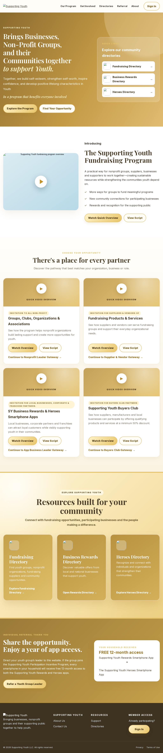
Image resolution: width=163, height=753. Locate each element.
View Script (134, 217)
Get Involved (87, 6)
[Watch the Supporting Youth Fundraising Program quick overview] (40, 181)
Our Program (68, 6)
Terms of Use (153, 747)
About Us (59, 720)
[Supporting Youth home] (19, 6)
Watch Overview (22, 348)
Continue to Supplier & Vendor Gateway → (115, 357)
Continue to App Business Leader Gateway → (37, 450)
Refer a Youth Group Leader (25, 684)
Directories (106, 6)
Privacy (139, 747)
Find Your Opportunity (57, 108)
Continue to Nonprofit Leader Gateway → (35, 357)
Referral (122, 6)
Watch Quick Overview (103, 217)
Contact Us (60, 726)
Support (96, 720)
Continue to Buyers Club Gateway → (111, 450)
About (135, 6)
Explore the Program (20, 108)
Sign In (151, 6)
